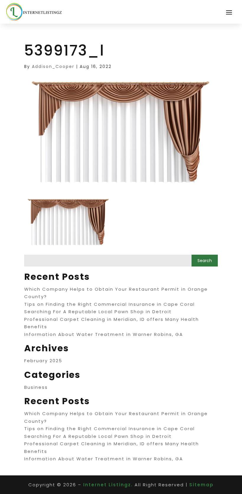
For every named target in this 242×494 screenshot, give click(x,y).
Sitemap (201, 485)
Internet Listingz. (108, 485)
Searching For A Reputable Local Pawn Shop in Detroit (98, 311)
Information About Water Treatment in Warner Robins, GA (103, 334)
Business (36, 387)
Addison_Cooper (53, 66)
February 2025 (43, 361)
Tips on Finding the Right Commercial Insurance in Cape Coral (109, 304)
